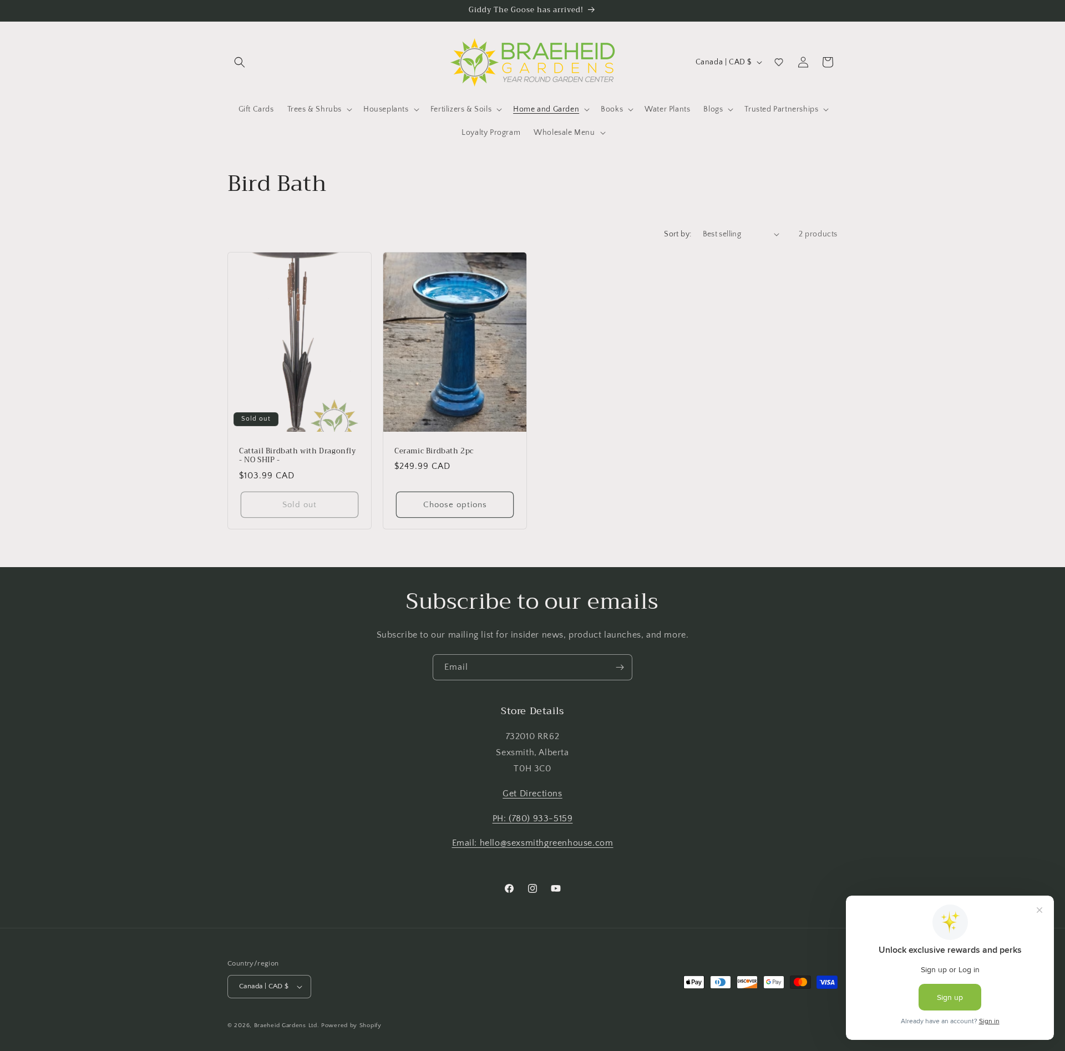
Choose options (455, 504)
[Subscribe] (619, 667)
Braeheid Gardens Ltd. (287, 1025)
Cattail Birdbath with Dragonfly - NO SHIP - (297, 455)
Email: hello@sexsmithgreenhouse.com (532, 843)
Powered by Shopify (351, 1025)
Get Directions (532, 794)
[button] (239, 62)
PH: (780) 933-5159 (533, 818)
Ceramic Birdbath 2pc (434, 451)
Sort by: (677, 234)
